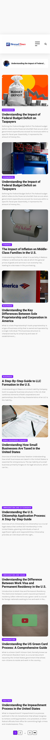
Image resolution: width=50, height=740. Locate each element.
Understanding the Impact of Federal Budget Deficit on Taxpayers (27, 63)
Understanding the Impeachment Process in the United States (24, 706)
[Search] (45, 43)
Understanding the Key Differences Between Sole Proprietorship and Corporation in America (24, 315)
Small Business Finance (15, 440)
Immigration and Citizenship (17, 508)
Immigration (9, 639)
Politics (7, 701)
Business (7, 306)
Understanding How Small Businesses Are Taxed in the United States (21, 448)
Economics (8, 110)
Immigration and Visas (14, 575)
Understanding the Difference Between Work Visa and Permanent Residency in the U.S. (24, 583)
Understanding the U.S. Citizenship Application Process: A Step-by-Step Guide (24, 515)
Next (35, 733)
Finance (7, 245)
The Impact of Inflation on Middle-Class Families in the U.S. (25, 250)
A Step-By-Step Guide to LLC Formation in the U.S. (21, 382)
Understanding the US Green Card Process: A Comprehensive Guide (25, 645)
